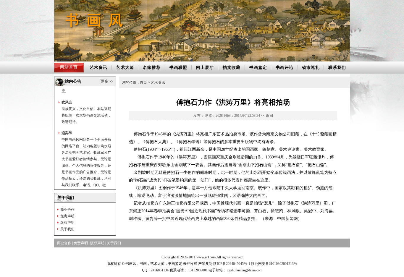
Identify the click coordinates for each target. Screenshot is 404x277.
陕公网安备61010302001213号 (274, 264)
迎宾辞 (67, 127)
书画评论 (284, 67)
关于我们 (67, 229)
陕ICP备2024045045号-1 (231, 264)
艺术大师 (125, 67)
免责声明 (67, 216)
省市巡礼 (311, 67)
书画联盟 (178, 67)
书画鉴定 (258, 67)
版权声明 (67, 223)
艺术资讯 (98, 67)
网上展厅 (205, 67)
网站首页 (69, 67)
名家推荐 (152, 67)
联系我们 (337, 67)
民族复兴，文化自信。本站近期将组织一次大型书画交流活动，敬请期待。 (86, 109)
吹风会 (67, 97)
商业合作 (67, 210)
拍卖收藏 (231, 67)
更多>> (106, 81)
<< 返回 (267, 116)
